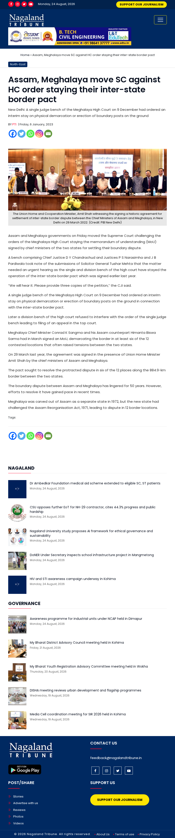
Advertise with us (25, 803)
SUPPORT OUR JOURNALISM (141, 4)
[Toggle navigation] (160, 19)
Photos (18, 816)
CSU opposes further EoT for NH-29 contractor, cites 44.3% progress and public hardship (93, 509)
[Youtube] (30, 4)
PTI (14, 124)
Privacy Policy (150, 834)
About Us (103, 834)
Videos (18, 823)
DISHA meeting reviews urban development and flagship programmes (85, 690)
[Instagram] (17, 4)
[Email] (48, 134)
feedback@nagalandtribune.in (116, 757)
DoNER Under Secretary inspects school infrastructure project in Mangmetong (92, 555)
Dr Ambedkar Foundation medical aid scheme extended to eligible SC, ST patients (95, 483)
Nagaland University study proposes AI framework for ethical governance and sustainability (91, 533)
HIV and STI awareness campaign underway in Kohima (73, 579)
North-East (18, 64)
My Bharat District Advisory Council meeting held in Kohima (77, 643)
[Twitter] (24, 4)
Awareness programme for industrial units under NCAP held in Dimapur (86, 619)
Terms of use (124, 834)
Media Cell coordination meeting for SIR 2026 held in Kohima (78, 714)
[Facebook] (11, 4)
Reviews (19, 810)
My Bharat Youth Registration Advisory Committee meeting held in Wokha (89, 666)
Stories (18, 796)
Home (25, 55)
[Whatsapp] (30, 134)
